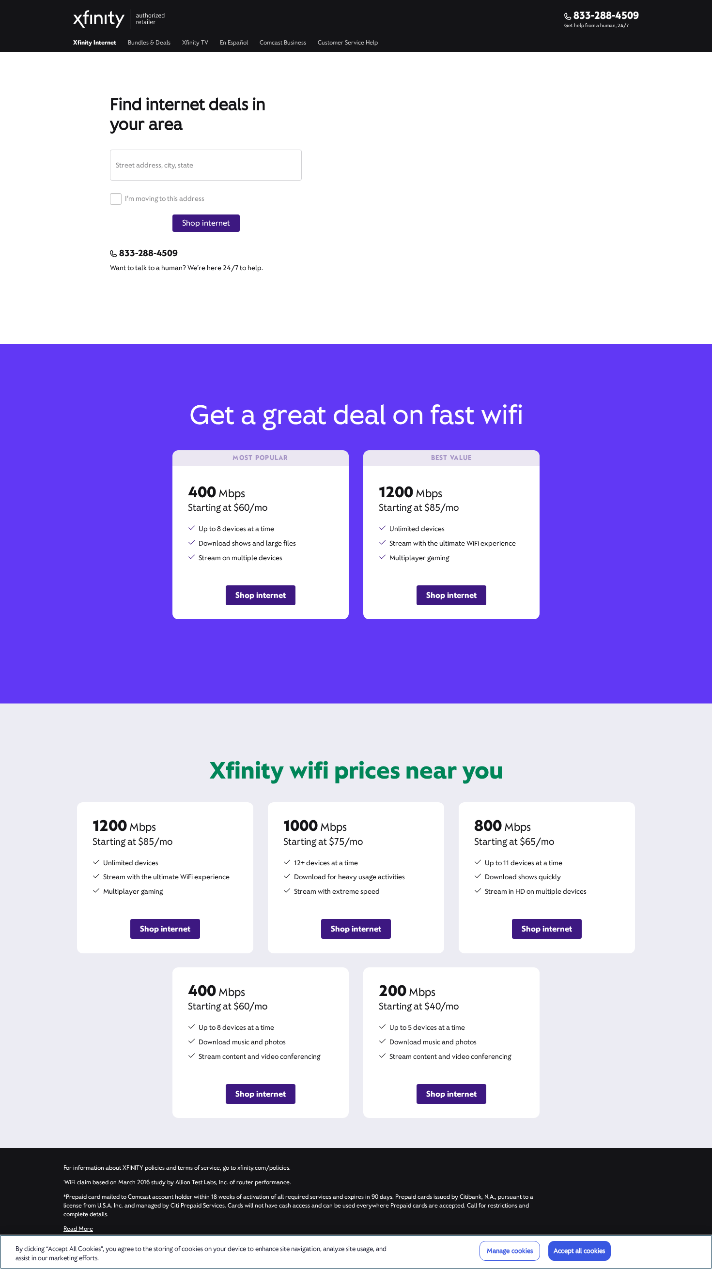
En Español (234, 42)
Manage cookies (510, 1251)
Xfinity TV (195, 42)
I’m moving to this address (164, 198)
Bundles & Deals (149, 42)
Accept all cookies (579, 1251)
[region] (356, 1252)
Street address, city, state (154, 165)
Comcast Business (283, 42)
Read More (78, 1229)
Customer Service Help (348, 42)
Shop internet (206, 223)
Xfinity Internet (94, 42)
